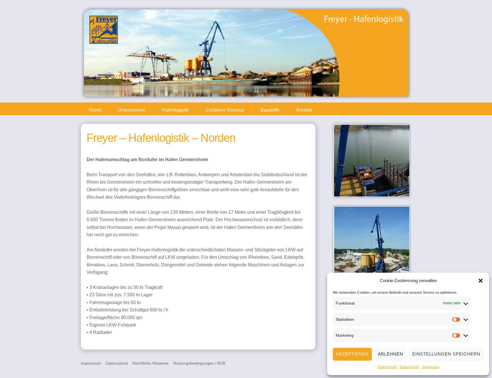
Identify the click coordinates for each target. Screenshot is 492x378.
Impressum (430, 367)
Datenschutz (387, 367)
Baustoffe (270, 110)
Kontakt (304, 110)
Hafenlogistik (175, 110)
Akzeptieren (352, 354)
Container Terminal (225, 110)
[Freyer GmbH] (103, 41)
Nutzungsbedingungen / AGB (199, 363)
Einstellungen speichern (446, 354)
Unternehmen (131, 110)
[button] (480, 281)
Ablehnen (390, 354)
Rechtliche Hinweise (150, 363)
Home (95, 110)
